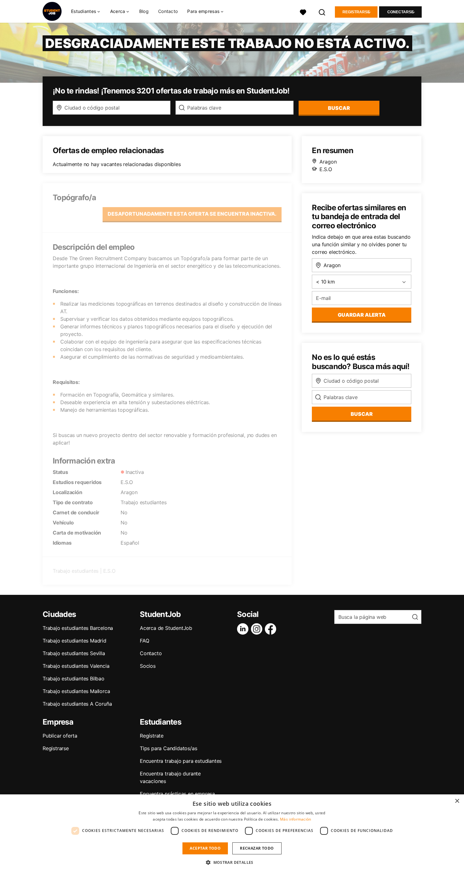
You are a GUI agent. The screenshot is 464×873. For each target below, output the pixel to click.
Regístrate (152, 735)
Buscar (339, 108)
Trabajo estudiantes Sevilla (74, 653)
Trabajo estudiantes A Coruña (77, 704)
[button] (232, 862)
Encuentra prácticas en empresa (177, 794)
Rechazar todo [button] (257, 848)
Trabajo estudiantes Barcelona (78, 628)
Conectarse (400, 12)
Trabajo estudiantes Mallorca (76, 691)
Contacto (168, 11)
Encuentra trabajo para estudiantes (181, 761)
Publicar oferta (60, 735)
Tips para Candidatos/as (168, 748)
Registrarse (356, 12)
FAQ (144, 640)
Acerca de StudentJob (166, 628)
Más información (295, 819)
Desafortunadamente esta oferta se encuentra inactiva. (192, 214)
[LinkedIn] (244, 629)
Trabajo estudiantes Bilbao (73, 678)
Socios (148, 666)
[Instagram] (258, 629)
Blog (144, 11)
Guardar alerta (362, 315)
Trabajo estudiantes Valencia (76, 666)
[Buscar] (322, 12)
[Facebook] (272, 629)
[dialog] (232, 833)
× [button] (457, 801)
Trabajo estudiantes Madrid (74, 640)
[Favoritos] (303, 12)
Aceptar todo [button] (205, 848)
